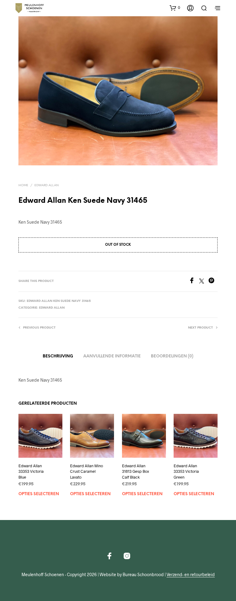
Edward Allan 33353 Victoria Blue (31, 471)
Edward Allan (46, 185)
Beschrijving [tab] (58, 356)
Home (23, 185)
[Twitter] (203, 281)
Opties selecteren (38, 494)
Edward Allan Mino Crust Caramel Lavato (86, 471)
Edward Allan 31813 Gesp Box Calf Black (135, 471)
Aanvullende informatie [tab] (112, 356)
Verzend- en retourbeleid (191, 574)
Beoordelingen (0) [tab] (172, 356)
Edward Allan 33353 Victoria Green (186, 471)
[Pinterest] (213, 281)
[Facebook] (194, 281)
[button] (175, 8)
